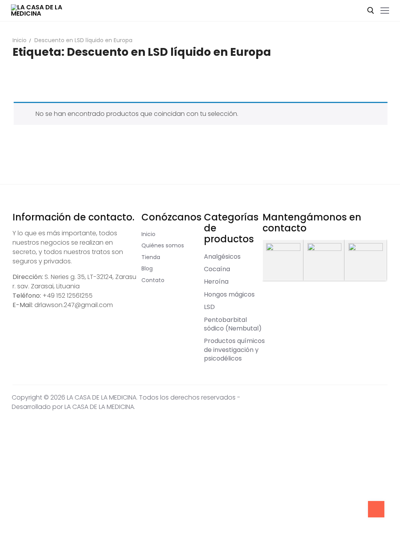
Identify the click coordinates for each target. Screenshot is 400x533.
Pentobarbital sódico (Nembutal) (233, 324)
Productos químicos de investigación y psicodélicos (234, 349)
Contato (152, 280)
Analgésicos (222, 256)
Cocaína (217, 269)
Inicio (19, 40)
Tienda (150, 257)
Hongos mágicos (229, 294)
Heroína (216, 281)
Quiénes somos (162, 245)
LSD (209, 306)
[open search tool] (370, 10)
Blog (147, 268)
